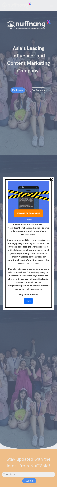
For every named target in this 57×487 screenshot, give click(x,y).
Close (28, 301)
